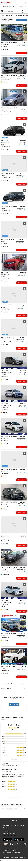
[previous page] (4, 683)
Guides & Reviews (19, 825)
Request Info (21, 53)
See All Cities (6, 832)
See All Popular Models (9, 834)
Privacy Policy (14, 850)
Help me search (21, 20)
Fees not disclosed (21, 44)
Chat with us (6, 828)
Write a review (14, 759)
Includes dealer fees (21, 76)
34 (19, 683)
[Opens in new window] (7, 839)
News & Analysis (7, 825)
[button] (22, 11)
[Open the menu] (25, 2)
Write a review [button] (14, 704)
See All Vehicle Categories (10, 836)
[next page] (23, 683)
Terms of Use (6, 850)
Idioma (6, 844)
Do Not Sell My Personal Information (11, 852)
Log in (25, 845)
